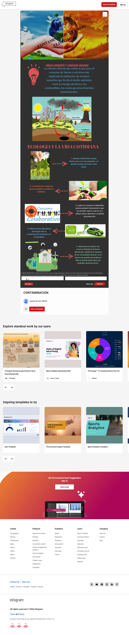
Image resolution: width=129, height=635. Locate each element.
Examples (80, 540)
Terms (13, 614)
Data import (36, 557)
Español (33, 587)
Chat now (26, 582)
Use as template (109, 4)
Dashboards (14, 540)
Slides (12, 554)
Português (26, 587)
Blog (101, 540)
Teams (57, 554)
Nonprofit (58, 547)
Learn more (64, 487)
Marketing (58, 537)
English (12, 587)
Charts (12, 547)
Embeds (35, 537)
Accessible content (39, 544)
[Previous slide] (6, 387)
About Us (103, 533)
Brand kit (35, 540)
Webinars (80, 544)
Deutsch (19, 587)
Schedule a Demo (83, 551)
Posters (12, 558)
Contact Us (14, 582)
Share (29, 284)
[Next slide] (11, 387)
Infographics (14, 533)
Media (57, 533)
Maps (12, 544)
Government (59, 544)
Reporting (58, 540)
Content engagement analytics (40, 548)
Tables (12, 551)
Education (58, 551)
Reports (12, 537)
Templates (36, 567)
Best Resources (82, 547)
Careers (102, 537)
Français (40, 587)
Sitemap (80, 562)
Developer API (82, 554)
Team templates (38, 553)
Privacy (21, 614)
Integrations (37, 564)
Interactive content (39, 533)
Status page (81, 558)
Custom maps (37, 560)
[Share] (25, 309)
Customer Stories (83, 537)
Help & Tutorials (82, 533)
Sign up (123, 5)
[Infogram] (9, 4)
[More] (105, 14)
